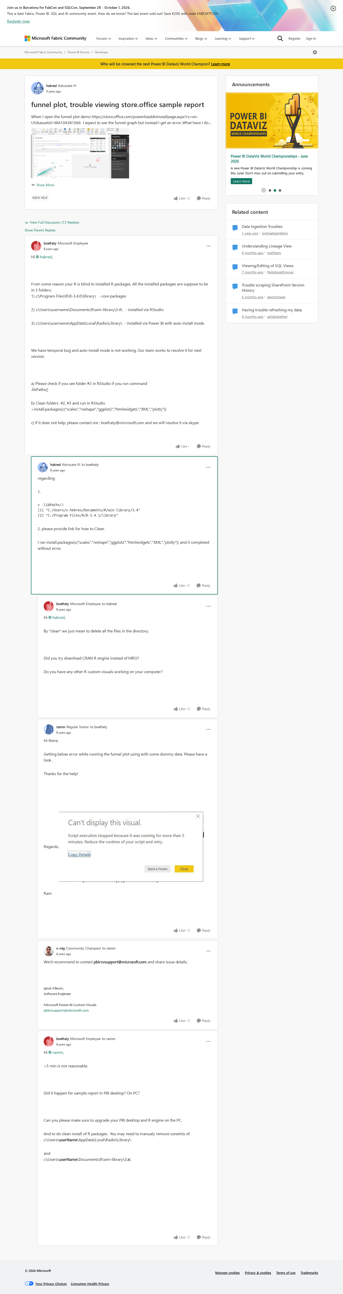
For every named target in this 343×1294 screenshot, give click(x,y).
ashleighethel (277, 316)
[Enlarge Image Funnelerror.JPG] (131, 847)
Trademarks (309, 1272)
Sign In (311, 38)
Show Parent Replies (40, 230)
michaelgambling (275, 233)
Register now (18, 21)
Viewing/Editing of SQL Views (268, 265)
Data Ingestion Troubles (262, 226)
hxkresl (51, 85)
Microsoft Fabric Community (43, 52)
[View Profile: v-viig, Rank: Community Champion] (49, 951)
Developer (101, 52)
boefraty (50, 243)
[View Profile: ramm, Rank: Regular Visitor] (49, 729)
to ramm (109, 948)
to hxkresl (109, 603)
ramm (60, 726)
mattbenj (274, 252)
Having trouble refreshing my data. (272, 309)
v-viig (60, 948)
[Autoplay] (264, 190)
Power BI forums (78, 52)
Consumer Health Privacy (90, 1283)
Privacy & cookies (258, 1272)
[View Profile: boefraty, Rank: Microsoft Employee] (36, 246)
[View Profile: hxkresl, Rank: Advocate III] (37, 88)
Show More (45, 184)
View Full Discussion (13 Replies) (54, 222)
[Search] (280, 38)
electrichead (276, 296)
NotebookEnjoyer (280, 272)
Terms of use (286, 1272)
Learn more (220, 63)
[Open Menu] (314, 52)
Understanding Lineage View (267, 245)
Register (295, 38)
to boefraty (90, 464)
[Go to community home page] (55, 38)
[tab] (269, 190)
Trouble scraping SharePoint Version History (273, 287)
